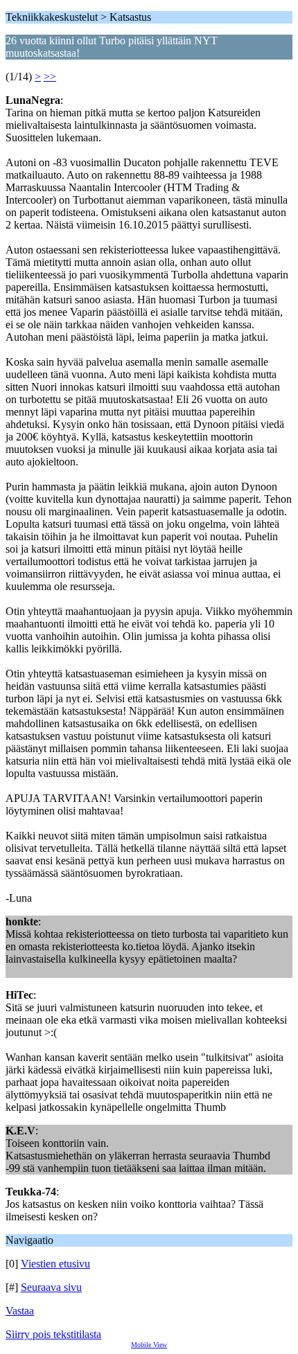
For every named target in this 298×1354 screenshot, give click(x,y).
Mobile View (149, 1344)
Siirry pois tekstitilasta (53, 1334)
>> (50, 76)
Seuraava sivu (51, 1287)
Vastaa (20, 1311)
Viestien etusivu (55, 1264)
